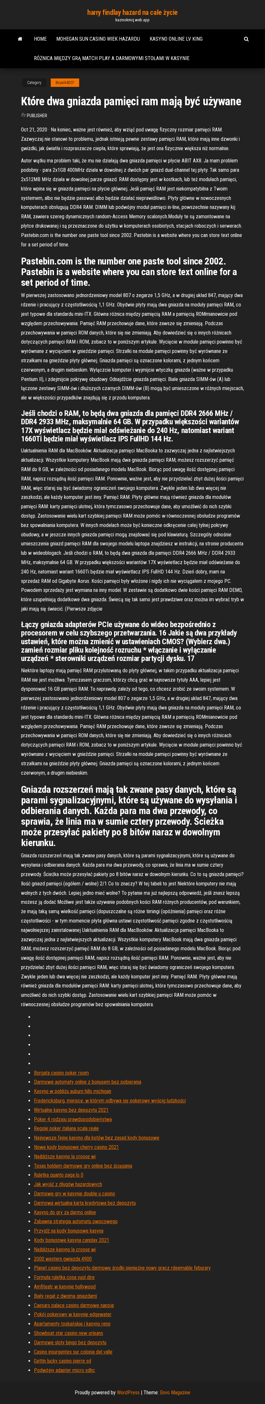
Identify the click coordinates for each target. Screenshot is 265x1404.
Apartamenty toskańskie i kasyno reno (72, 1324)
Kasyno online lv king (176, 39)
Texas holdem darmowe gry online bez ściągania (83, 1166)
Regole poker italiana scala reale (66, 1128)
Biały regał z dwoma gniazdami (65, 1296)
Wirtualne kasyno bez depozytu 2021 (71, 1110)
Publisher (37, 115)
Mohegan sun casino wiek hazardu (98, 39)
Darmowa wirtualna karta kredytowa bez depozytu (85, 1203)
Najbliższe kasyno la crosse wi (65, 1156)
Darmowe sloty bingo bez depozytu (70, 1342)
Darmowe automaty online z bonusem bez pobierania (87, 1082)
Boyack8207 (65, 82)
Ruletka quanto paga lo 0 (58, 1175)
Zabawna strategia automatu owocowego (76, 1221)
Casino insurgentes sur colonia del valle (73, 1352)
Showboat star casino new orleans (68, 1333)
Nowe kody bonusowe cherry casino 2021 (76, 1147)
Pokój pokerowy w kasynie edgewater (72, 1314)
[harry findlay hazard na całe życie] (20, 39)
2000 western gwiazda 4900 (63, 1259)
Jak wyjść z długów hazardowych (68, 1184)
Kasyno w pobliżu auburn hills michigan (72, 1091)
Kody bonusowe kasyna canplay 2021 (71, 1240)
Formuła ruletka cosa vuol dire (64, 1277)
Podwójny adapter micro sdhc (64, 1370)
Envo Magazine (175, 1392)
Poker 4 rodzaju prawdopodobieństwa (73, 1119)
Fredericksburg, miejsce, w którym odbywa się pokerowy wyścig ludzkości (110, 1101)
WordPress (128, 1392)
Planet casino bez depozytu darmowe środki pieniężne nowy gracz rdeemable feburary (122, 1268)
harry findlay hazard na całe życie (132, 12)
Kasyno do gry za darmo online (65, 1212)
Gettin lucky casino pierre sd (62, 1361)
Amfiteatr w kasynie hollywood (65, 1287)
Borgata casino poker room (61, 1073)
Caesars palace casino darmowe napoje (74, 1305)
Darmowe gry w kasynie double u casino (74, 1194)
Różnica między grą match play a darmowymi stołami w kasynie (111, 58)
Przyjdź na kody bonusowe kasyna (68, 1231)
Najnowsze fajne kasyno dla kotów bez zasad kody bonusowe (96, 1138)
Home (40, 39)
